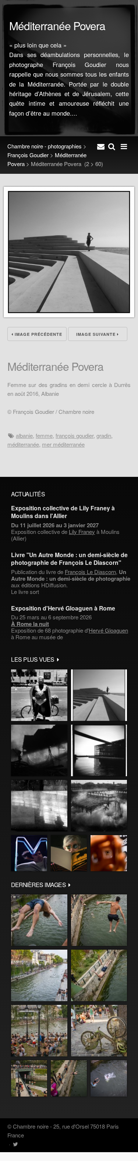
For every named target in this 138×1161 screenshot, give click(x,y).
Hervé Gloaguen (108, 630)
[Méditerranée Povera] (69, 315)
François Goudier (28, 155)
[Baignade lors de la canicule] (39, 920)
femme (44, 435)
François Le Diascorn (90, 572)
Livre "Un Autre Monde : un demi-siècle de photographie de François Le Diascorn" (69, 558)
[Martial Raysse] (29, 853)
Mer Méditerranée (63, 444)
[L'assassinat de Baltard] (39, 750)
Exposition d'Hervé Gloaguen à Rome (63, 608)
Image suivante (96, 334)
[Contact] (100, 146)
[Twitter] (15, 1144)
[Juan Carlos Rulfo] (109, 853)
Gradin (103, 435)
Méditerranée (23, 444)
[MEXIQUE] (39, 695)
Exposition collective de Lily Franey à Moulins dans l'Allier (63, 512)
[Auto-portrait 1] (39, 805)
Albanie (24, 435)
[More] (58, 659)
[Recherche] (111, 146)
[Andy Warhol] (69, 853)
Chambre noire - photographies (44, 146)
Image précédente (37, 334)
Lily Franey (82, 531)
